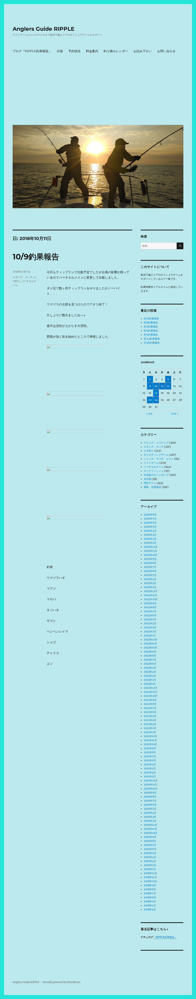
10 (156, 386)
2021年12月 (150, 736)
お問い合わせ (166, 51)
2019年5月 (150, 853)
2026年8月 (150, 514)
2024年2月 (150, 631)
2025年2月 (150, 587)
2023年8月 (150, 655)
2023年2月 (150, 679)
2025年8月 (150, 563)
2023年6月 (150, 663)
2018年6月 (150, 897)
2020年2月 (150, 820)
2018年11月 (150, 877)
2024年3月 (150, 627)
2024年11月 (150, 595)
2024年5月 (150, 619)
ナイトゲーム (151, 462)
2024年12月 (151, 591)
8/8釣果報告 (151, 322)
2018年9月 (150, 885)
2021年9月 (150, 748)
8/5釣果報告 (151, 334)
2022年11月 (150, 692)
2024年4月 (150, 623)
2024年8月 (150, 607)
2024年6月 (150, 615)
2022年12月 (151, 688)
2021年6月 (150, 760)
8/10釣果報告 (151, 318)
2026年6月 (150, 522)
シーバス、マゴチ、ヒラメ (159, 458)
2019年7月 (150, 845)
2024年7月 (150, 611)
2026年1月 (150, 542)
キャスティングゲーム (156, 454)
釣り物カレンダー (116, 51)
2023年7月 (150, 659)
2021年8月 (150, 752)
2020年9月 (150, 792)
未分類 (147, 479)
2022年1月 (150, 732)
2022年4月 (150, 720)
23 (150, 400)
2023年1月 (150, 684)
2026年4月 (150, 530)
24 (156, 400)
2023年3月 (150, 675)
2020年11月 (150, 784)
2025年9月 (150, 559)
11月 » (174, 413)
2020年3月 (150, 816)
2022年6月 (150, 712)
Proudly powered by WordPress (62, 982)
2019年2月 (150, 865)
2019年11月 (150, 829)
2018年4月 (150, 905)
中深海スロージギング (156, 475)
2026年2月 (150, 538)
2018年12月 (150, 873)
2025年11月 (150, 551)
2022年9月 (150, 700)
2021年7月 (150, 756)
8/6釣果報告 (151, 330)
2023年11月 (150, 643)
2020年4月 (150, 812)
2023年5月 (150, 667)
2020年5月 (150, 808)
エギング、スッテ (23, 277)
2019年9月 (150, 837)
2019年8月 (150, 841)
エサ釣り (149, 450)
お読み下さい (142, 51)
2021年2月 (150, 776)
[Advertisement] (98, 93)
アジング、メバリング (156, 442)
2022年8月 (150, 704)
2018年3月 (150, 909)
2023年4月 (150, 671)
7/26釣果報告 (152, 342)
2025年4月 (150, 579)
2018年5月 (150, 901)
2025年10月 (151, 555)
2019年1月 (150, 869)
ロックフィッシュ (154, 471)
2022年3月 (150, 724)
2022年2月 (150, 728)
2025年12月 (151, 547)
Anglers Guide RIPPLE (43, 29)
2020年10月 (151, 788)
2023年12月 (150, 639)
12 (168, 386)
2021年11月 (150, 740)
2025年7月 (150, 567)
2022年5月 (150, 716)
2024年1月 (150, 635)
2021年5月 (150, 764)
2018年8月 (150, 889)
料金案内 (92, 51)
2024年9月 (150, 603)
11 (162, 386)
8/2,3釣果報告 (152, 338)
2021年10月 (150, 744)
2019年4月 (150, 857)
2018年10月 (150, 881)
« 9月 (149, 413)
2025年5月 (150, 575)
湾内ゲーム (150, 483)
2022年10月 (151, 696)
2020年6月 (150, 804)
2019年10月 (150, 833)
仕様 (60, 51)
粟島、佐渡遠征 (152, 487)
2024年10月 (151, 599)
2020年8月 (150, 796)
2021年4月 (150, 768)
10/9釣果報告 (36, 256)
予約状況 (74, 51)
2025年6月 (150, 571)
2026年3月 (150, 534)
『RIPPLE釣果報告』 (165, 937)
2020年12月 (151, 780)
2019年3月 (150, 861)
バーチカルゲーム (154, 467)
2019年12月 (150, 825)
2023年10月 (150, 647)
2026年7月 (150, 518)
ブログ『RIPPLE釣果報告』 (32, 51)
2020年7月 (150, 800)
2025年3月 (150, 583)
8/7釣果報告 (151, 326)
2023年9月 (150, 651)
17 (156, 393)
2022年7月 (150, 708)
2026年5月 (150, 526)
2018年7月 (150, 893)
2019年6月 (150, 849)
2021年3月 (150, 772)
